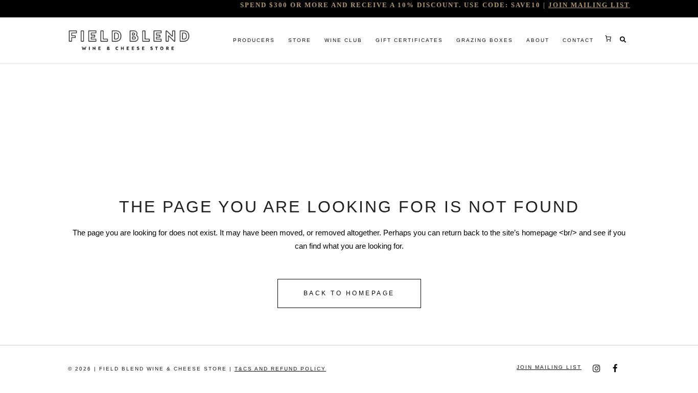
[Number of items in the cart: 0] (608, 38)
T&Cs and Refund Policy (280, 369)
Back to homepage (349, 293)
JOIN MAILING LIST (589, 5)
